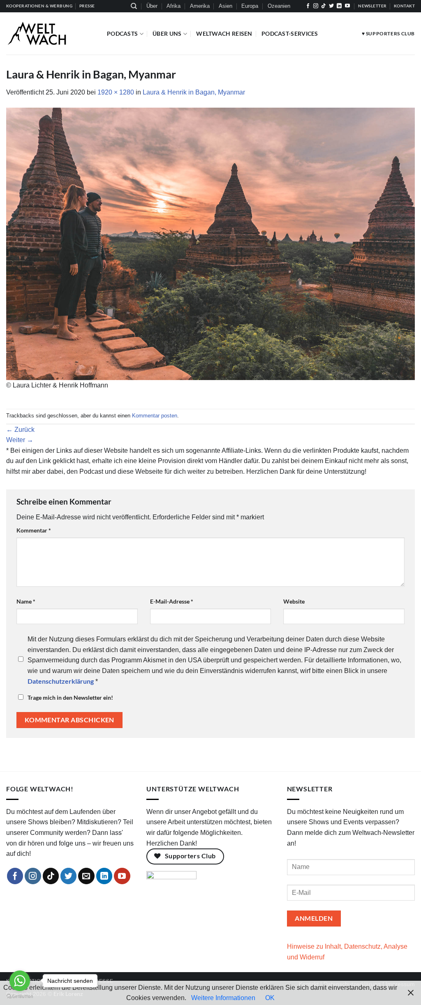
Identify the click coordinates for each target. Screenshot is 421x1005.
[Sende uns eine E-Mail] (86, 876)
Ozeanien (279, 6)
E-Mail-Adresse (171, 601)
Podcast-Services (289, 33)
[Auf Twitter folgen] (331, 6)
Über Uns (167, 33)
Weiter (19, 439)
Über (151, 6)
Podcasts (122, 33)
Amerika (200, 6)
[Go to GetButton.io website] (20, 996)
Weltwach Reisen (224, 33)
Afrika (173, 6)
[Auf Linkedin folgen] (339, 6)
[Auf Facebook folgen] (307, 6)
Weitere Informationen (223, 997)
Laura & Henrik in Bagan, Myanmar (194, 92)
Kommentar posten (154, 416)
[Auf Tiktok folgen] (323, 6)
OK (270, 997)
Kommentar (33, 530)
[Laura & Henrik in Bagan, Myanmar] (210, 243)
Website (294, 601)
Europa (249, 6)
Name (25, 601)
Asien (225, 6)
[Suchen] (134, 6)
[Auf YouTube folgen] (347, 6)
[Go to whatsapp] (19, 980)
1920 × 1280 (115, 92)
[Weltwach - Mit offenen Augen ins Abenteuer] (50, 33)
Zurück (20, 429)
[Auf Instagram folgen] (315, 6)
